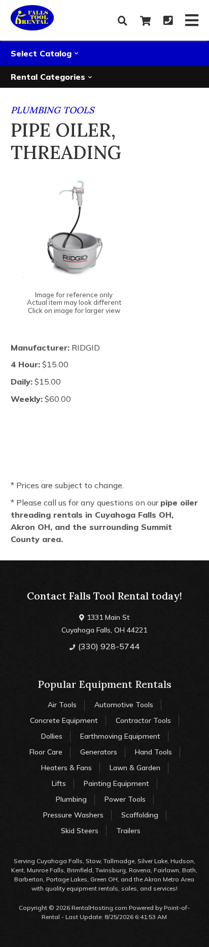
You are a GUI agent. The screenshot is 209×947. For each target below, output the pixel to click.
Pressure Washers (73, 814)
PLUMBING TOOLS (52, 110)
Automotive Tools (123, 704)
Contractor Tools (143, 720)
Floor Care (45, 751)
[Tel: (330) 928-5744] (167, 20)
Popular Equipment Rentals (104, 684)
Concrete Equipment (64, 720)
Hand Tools (153, 751)
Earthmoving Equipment (120, 736)
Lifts (59, 783)
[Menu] (191, 20)
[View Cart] (145, 20)
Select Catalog (42, 53)
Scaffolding (139, 814)
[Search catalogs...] (122, 20)
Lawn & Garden (135, 767)
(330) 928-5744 (108, 646)
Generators (98, 751)
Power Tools (125, 799)
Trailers (128, 830)
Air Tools (62, 704)
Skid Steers (79, 830)
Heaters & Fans (66, 767)
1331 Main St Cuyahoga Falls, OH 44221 (104, 624)
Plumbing (71, 799)
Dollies (51, 736)
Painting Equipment (116, 783)
